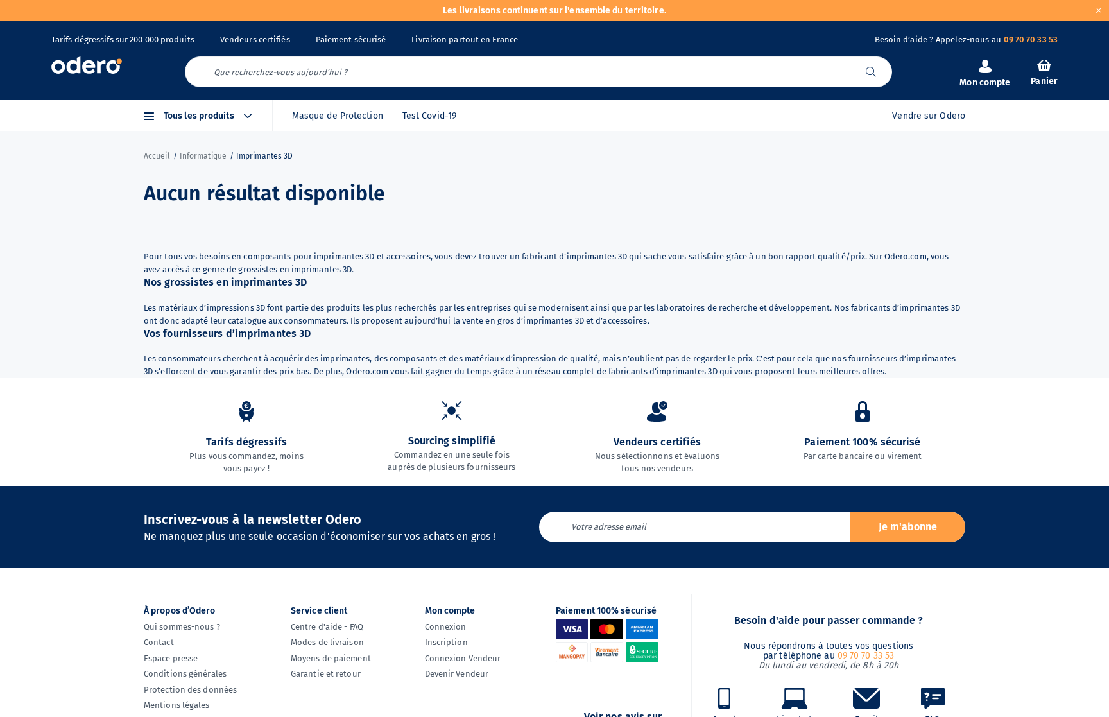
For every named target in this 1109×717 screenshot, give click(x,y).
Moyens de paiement (331, 658)
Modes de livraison (327, 642)
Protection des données (190, 690)
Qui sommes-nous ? (182, 627)
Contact (159, 642)
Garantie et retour (326, 673)
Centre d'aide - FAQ (327, 627)
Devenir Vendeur (457, 673)
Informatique (203, 155)
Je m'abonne (908, 527)
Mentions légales (177, 705)
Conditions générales (185, 673)
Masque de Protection (337, 115)
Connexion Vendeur (463, 658)
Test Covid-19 (429, 115)
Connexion (446, 627)
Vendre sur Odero (928, 115)
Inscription (446, 642)
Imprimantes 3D (264, 155)
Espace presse (171, 658)
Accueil (157, 155)
